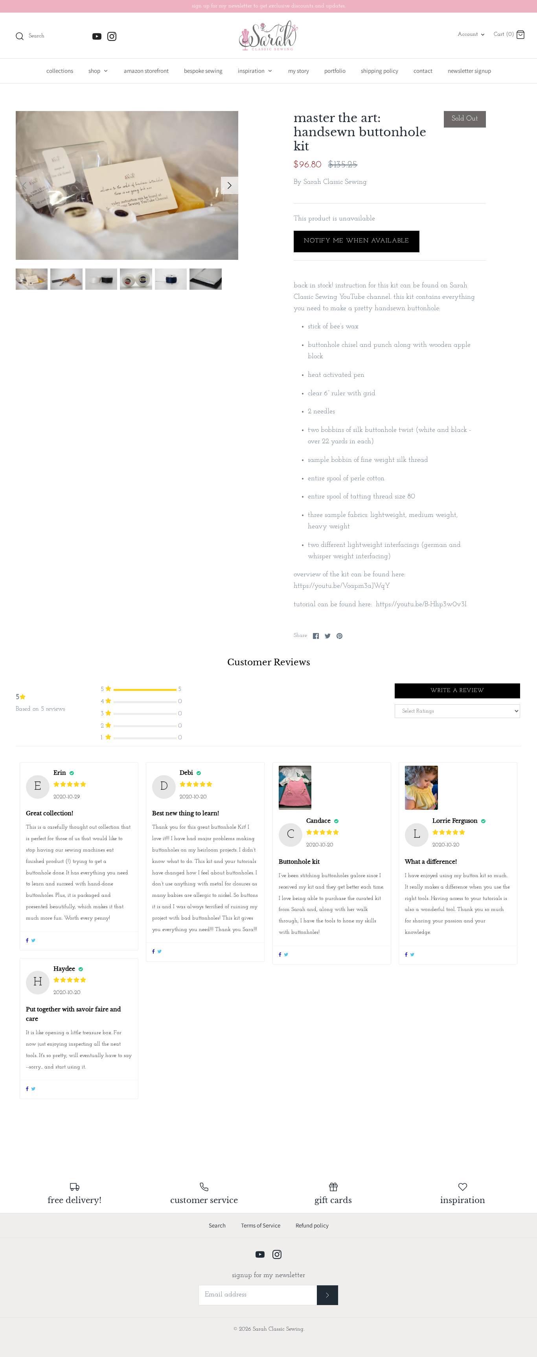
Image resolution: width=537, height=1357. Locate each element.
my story (298, 70)
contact (423, 70)
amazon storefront (146, 70)
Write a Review (457, 691)
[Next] (229, 185)
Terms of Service (260, 1225)
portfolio (335, 70)
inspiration (252, 70)
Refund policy (312, 1225)
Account (468, 34)
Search (217, 1225)
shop (94, 70)
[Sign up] (327, 1295)
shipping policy (379, 70)
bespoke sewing (203, 70)
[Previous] (24, 185)
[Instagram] (111, 36)
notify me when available (356, 241)
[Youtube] (96, 36)
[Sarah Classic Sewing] (268, 35)
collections (59, 70)
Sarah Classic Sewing (335, 182)
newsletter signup (469, 70)
